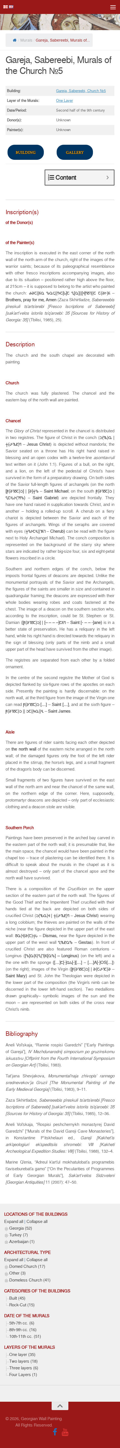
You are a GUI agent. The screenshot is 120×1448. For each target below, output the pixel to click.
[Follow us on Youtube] (65, 1432)
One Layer (64, 100)
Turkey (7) (18, 1235)
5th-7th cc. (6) (21, 1323)
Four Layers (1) (23, 1374)
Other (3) (17, 1273)
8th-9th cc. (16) (23, 1330)
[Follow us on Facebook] (55, 1432)
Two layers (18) (23, 1361)
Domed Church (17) (27, 1266)
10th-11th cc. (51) (25, 1336)
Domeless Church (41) (30, 1280)
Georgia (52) (20, 1228)
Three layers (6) (23, 1368)
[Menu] (113, 7)
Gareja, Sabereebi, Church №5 (81, 90)
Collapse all (37, 1221)
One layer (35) (22, 1354)
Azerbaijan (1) (22, 1241)
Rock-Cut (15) (22, 1305)
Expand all (13, 1221)
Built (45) (17, 1298)
